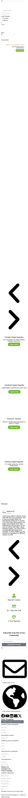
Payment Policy (5, 775)
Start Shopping (7, 719)
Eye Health (4, 762)
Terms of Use (10, 791)
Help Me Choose (14, 600)
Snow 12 (3, 730)
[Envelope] (16, 716)
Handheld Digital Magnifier (9, 740)
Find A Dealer (6, 771)
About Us (5, 767)
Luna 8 (3, 743)
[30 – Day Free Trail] (14, 606)
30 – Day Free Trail (14, 610)
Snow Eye (3, 732)
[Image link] (14, 651)
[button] (14, 293)
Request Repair (5, 783)
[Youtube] (7, 716)
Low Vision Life (5, 764)
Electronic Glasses (7, 735)
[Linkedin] (11, 716)
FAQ (2, 789)
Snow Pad (3, 727)
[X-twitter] (20, 716)
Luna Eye (3, 756)
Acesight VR (4, 738)
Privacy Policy (4, 786)
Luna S (3, 748)
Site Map (3, 791)
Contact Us (5, 769)
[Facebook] (3, 716)
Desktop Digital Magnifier (9, 751)
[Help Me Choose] (14, 596)
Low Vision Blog (6, 759)
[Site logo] (12, 4)
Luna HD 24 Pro (5, 754)
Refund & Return (5, 781)
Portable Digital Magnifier (9, 724)
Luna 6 (3, 746)
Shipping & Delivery (6, 778)
